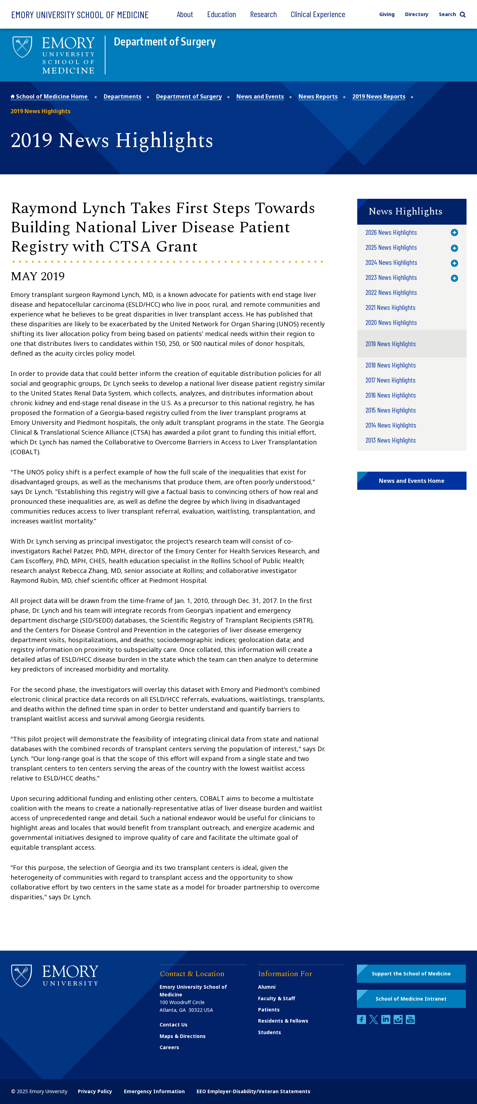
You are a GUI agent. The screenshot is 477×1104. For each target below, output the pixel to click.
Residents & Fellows (283, 1020)
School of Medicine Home (52, 96)
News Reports (318, 96)
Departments (122, 96)
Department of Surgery (189, 96)
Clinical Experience (318, 14)
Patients (269, 1009)
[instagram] (399, 1022)
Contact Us (174, 1024)
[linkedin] (386, 1022)
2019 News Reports (378, 96)
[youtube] (410, 1022)
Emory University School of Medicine (80, 14)
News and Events (260, 96)
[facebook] (362, 1022)
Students (269, 1032)
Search (447, 14)
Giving (387, 14)
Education (221, 14)
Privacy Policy (95, 1091)
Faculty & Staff (276, 998)
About (185, 14)
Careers (169, 1047)
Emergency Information (154, 1091)
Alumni (267, 986)
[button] (412, 212)
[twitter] (374, 1022)
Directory (416, 14)
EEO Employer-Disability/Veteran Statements (253, 1091)
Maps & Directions (183, 1036)
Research (263, 14)
